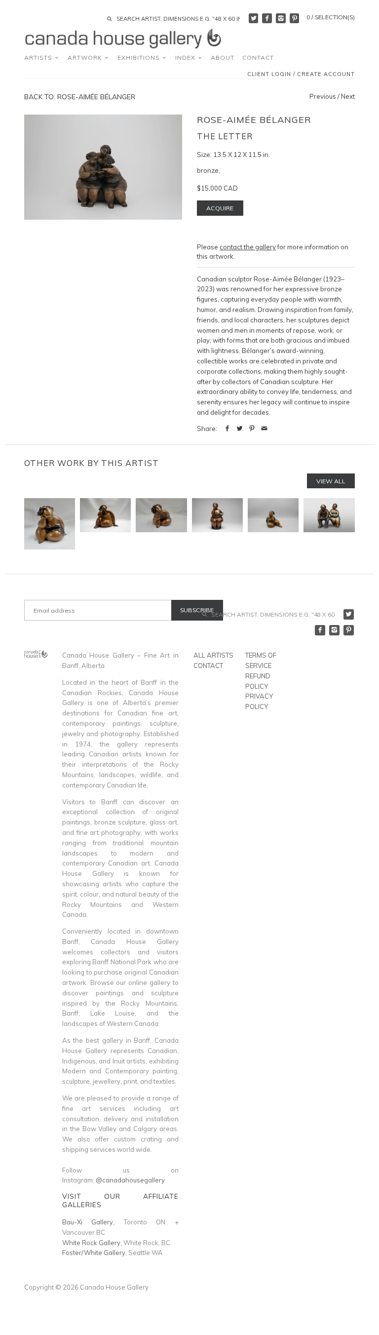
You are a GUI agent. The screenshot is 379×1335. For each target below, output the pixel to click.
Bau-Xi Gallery (88, 1222)
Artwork (86, 57)
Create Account (326, 74)
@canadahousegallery (130, 1180)
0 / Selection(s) (330, 17)
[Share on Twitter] (239, 428)
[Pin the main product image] (252, 428)
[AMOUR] (161, 523)
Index (186, 57)
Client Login (269, 74)
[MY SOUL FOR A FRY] (217, 523)
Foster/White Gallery (93, 1252)
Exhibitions (139, 57)
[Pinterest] (295, 18)
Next (348, 96)
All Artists (213, 655)
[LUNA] (273, 523)
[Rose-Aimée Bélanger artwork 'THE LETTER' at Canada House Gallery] (103, 167)
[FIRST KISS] (49, 523)
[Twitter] (254, 18)
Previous (322, 96)
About (222, 57)
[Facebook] (267, 18)
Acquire (219, 208)
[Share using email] (264, 428)
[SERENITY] (105, 523)
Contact (258, 57)
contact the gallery (248, 247)
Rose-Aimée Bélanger (254, 119)
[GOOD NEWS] (328, 523)
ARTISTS (39, 57)
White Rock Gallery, (92, 1243)
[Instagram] (281, 18)
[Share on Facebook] (227, 428)
